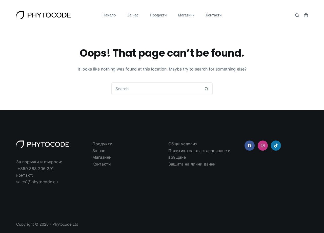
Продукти (158, 15)
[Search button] (206, 89)
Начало (109, 15)
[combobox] (156, 88)
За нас (132, 15)
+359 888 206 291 (35, 168)
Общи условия (182, 143)
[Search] (297, 15)
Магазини (186, 15)
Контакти (213, 15)
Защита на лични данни (192, 164)
